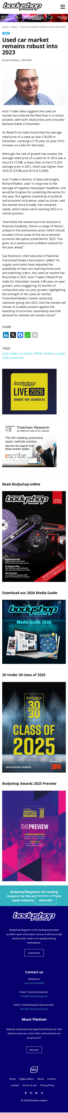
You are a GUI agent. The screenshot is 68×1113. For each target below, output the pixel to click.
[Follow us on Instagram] (31, 1093)
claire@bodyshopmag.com (34, 1009)
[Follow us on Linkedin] (36, 1093)
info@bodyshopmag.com (34, 996)
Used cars (17, 358)
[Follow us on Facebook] (25, 1093)
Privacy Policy (47, 1085)
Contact (15, 1085)
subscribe (46, 900)
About (40, 1078)
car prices (25, 353)
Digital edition (26, 1078)
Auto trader (10, 353)
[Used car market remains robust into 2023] (34, 104)
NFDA (38, 353)
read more (34, 952)
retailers (49, 353)
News (5, 33)
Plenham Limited (38, 1100)
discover (34, 1049)
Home (12, 1078)
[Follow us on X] (42, 1093)
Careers (51, 1078)
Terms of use (29, 1085)
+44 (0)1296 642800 (34, 983)
